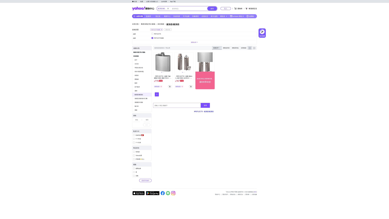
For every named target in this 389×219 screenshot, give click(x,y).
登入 (225, 8)
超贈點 (251, 16)
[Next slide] (171, 61)
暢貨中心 (167, 16)
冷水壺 (137, 64)
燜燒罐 (137, 79)
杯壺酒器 (136, 56)
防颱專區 (195, 16)
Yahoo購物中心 (143, 8)
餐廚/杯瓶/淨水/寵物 (139, 52)
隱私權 (247, 194)
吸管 (136, 83)
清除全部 (167, 29)
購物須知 (232, 194)
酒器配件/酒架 (139, 102)
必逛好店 (205, 16)
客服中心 (217, 194)
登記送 (157, 16)
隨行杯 (137, 106)
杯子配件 (137, 87)
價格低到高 (226, 48)
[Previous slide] (154, 61)
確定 (146, 125)
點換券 (148, 16)
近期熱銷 (243, 48)
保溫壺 (137, 75)
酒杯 (136, 91)
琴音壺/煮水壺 (139, 68)
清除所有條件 (145, 180)
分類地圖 (254, 194)
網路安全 (240, 194)
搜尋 (205, 105)
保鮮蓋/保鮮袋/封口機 (141, 98)
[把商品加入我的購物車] (170, 86)
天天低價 (186, 16)
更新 (255, 192)
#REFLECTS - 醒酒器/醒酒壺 (204, 111)
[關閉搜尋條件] (168, 8)
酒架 (136, 110)
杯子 (136, 60)
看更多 (222, 16)
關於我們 (225, 194)
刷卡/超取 (214, 16)
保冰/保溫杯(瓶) (139, 71)
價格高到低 (235, 48)
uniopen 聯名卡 (238, 16)
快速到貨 (176, 16)
